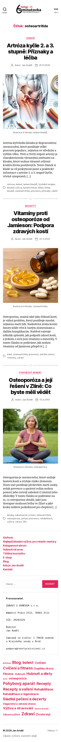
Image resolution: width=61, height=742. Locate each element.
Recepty (30, 206)
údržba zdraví (47, 354)
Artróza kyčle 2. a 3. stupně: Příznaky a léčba (30, 51)
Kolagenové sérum (14, 545)
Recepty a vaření (18, 689)
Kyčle (5, 679)
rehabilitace (46, 518)
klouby (10, 515)
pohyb (24, 518)
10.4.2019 (45, 399)
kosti (9, 354)
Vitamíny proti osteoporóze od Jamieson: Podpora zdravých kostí (30, 222)
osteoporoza (13, 518)
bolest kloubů (30, 184)
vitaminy (11, 357)
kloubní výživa (14, 187)
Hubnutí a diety (39, 673)
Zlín (25, 521)
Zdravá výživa (11, 714)
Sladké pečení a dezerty (24, 699)
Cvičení (40, 663)
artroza (11, 184)
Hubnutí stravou (13, 549)
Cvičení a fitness (18, 668)
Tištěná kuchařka (14, 553)
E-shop (7, 557)
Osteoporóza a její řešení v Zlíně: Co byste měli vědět (30, 386)
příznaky (46, 190)
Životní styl (43, 714)
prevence (36, 190)
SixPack (8, 537)
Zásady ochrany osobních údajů (20, 735)
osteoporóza (17, 678)
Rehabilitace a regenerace (21, 694)
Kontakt (8, 569)
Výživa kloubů (42, 708)
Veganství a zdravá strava (19, 703)
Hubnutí (20, 674)
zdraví (20, 357)
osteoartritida (22, 190)
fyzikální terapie (46, 184)
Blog (6, 561)
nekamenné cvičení (25, 515)
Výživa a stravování (18, 708)
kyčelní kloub (30, 187)
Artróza (7, 663)
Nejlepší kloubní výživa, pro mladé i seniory (29, 541)
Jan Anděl (27, 65)
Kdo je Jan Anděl (13, 565)
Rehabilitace (43, 689)
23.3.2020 (44, 238)
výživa (10, 521)
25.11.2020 (44, 65)
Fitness (8, 674)
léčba (41, 187)
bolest (19, 184)
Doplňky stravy (44, 668)
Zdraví (30, 38)
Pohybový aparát (30, 372)
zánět (54, 190)
